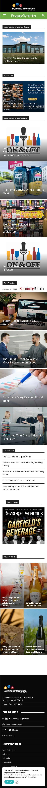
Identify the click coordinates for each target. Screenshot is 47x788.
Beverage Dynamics (21, 719)
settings (33, 777)
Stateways (10, 735)
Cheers (15, 730)
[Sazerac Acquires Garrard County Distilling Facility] (23, 48)
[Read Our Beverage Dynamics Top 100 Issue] (23, 525)
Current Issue (12, 502)
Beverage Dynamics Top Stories (16, 27)
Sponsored (8, 76)
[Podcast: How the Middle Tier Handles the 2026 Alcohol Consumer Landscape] (23, 142)
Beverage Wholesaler (14, 724)
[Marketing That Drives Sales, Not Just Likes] (23, 426)
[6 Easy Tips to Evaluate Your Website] (23, 311)
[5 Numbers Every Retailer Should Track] (23, 388)
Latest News (9, 451)
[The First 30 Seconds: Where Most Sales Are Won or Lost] (23, 349)
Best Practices (9, 283)
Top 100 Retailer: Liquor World (17, 456)
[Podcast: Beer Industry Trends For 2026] (23, 257)
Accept (9, 782)
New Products (9, 557)
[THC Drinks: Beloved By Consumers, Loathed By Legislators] (23, 218)
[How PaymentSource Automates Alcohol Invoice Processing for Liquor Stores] (23, 96)
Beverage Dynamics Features (15, 118)
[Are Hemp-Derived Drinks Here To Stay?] (23, 180)
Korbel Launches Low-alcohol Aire (18, 480)
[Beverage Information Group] (23, 7)
